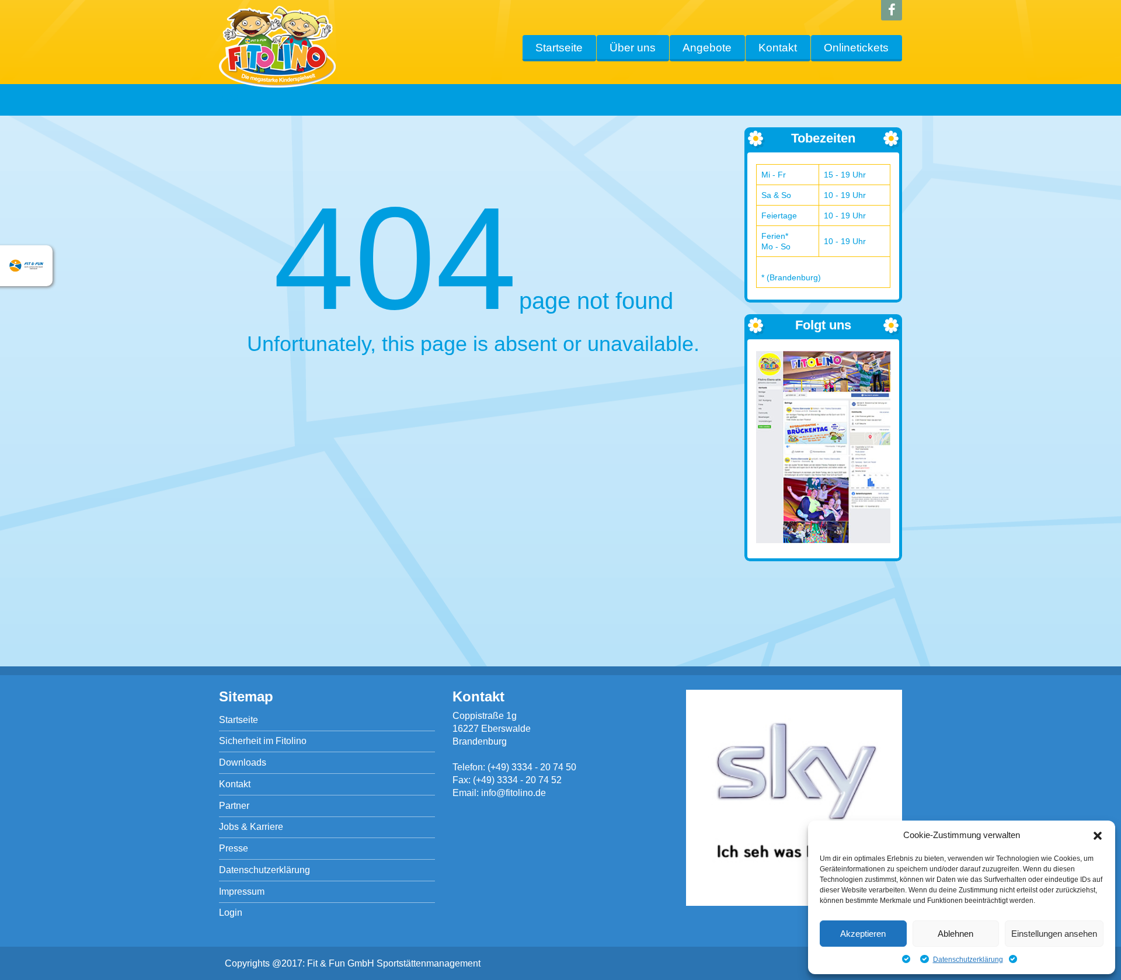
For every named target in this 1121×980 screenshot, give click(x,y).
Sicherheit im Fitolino (263, 741)
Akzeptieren (863, 934)
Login (230, 913)
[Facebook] (891, 10)
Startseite (559, 47)
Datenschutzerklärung (968, 959)
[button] (1097, 836)
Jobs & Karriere (251, 827)
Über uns (633, 47)
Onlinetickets (856, 47)
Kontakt (777, 47)
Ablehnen (955, 934)
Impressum (241, 891)
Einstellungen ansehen (1054, 934)
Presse (233, 848)
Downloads (242, 762)
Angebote (707, 47)
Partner (234, 806)
